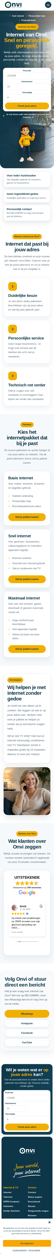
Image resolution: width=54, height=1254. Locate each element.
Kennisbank (34, 1201)
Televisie (7, 1197)
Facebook (27, 1033)
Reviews (32, 1215)
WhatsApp (27, 1014)
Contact (32, 1192)
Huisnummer (27, 81)
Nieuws (31, 1206)
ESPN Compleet (11, 1201)
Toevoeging (27, 92)
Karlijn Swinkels (11, 1211)
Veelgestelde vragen (38, 1211)
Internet (7, 1192)
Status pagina (35, 1197)
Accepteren (27, 1243)
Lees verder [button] (13, 932)
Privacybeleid (34, 1250)
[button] (49, 1222)
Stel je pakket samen (27, 517)
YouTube (27, 1042)
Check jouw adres (27, 106)
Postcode (27, 71)
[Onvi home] (13, 4)
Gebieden (8, 1206)
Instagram (27, 1023)
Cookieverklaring (20, 1250)
